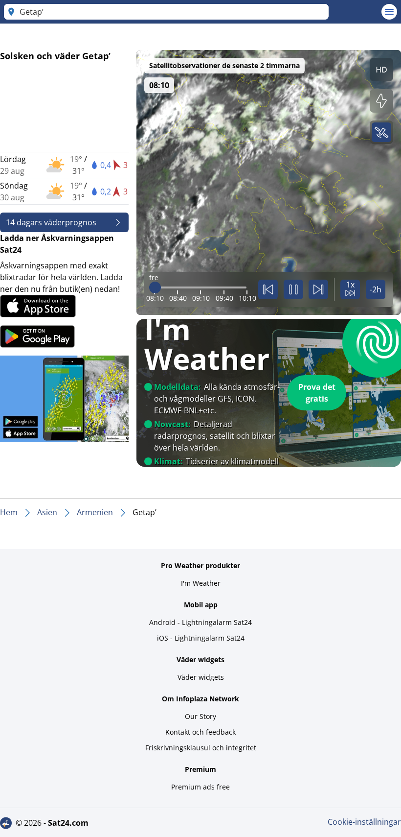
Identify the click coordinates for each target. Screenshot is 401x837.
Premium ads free (200, 786)
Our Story (200, 716)
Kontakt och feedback (200, 732)
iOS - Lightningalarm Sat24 (201, 638)
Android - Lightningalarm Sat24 (200, 622)
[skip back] (268, 289)
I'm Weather (201, 583)
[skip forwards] (318, 289)
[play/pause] (293, 289)
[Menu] (389, 12)
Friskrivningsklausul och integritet (200, 747)
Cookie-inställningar (364, 821)
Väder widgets (201, 677)
